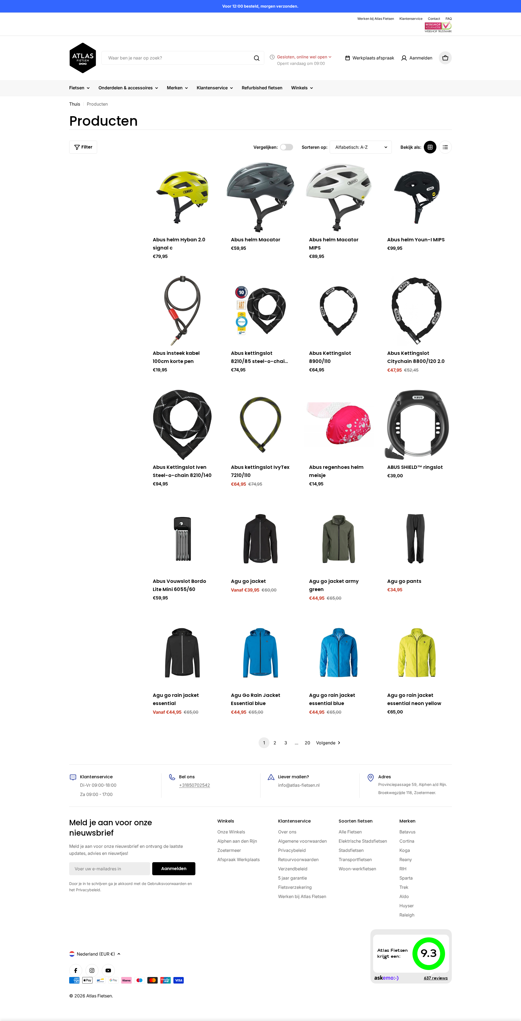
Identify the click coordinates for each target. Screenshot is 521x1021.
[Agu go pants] (417, 539)
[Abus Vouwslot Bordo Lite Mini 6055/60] (182, 539)
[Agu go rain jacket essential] (182, 653)
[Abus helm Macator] (260, 197)
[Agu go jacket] (260, 539)
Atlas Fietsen (99, 995)
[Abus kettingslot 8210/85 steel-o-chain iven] (260, 311)
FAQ (449, 19)
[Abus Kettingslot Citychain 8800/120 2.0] (417, 311)
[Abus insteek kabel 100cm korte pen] (182, 311)
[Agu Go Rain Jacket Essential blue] (260, 653)
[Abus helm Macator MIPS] (339, 197)
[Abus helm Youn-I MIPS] (417, 197)
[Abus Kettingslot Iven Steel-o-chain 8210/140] (182, 425)
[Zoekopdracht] (256, 58)
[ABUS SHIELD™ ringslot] (417, 425)
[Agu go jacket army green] (339, 539)
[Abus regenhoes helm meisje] (339, 425)
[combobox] (182, 58)
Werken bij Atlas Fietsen (375, 19)
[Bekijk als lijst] (445, 147)
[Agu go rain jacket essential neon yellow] (417, 653)
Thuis (74, 104)
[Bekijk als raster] (430, 147)
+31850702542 (194, 785)
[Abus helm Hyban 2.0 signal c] (182, 197)
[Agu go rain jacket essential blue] (339, 653)
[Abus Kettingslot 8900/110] (339, 311)
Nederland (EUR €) (96, 954)
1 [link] (264, 742)
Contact (434, 19)
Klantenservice (410, 19)
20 (307, 742)
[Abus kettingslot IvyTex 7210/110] (260, 425)
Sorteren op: (315, 147)
